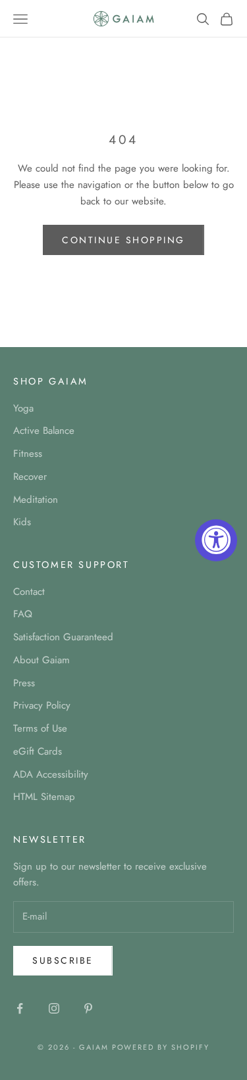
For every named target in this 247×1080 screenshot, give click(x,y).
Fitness (27, 453)
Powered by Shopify (161, 1047)
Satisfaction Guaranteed (63, 637)
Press (24, 683)
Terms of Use (40, 728)
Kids (22, 522)
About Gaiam (41, 660)
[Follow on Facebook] (19, 1008)
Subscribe (63, 960)
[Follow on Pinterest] (88, 1008)
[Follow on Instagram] (54, 1008)
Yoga (23, 408)
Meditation (35, 499)
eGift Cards (37, 751)
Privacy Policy (41, 705)
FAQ (22, 614)
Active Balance (43, 430)
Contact (29, 591)
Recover (30, 476)
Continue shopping (123, 240)
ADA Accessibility (50, 774)
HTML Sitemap (44, 796)
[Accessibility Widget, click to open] (216, 540)
